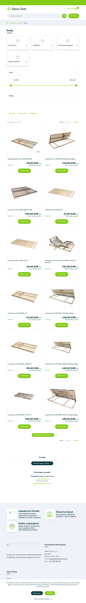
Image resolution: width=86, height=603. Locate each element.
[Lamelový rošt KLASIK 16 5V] (24, 244)
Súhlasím (50, 593)
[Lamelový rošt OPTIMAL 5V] (24, 296)
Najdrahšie (33, 113)
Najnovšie (12, 113)
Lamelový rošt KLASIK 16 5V (17, 261)
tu (51, 599)
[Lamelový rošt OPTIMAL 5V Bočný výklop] (61, 296)
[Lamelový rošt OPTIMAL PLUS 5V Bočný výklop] (61, 398)
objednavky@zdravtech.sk (42, 483)
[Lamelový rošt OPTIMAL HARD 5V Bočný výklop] (61, 347)
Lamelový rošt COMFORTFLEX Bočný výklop (60, 159)
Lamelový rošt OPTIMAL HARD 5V (19, 364)
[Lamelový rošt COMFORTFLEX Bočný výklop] (61, 142)
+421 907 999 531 (43, 479)
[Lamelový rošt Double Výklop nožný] (24, 193)
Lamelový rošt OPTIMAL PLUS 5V (19, 415)
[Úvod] (17, 9)
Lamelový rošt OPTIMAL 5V (17, 313)
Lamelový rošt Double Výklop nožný (20, 210)
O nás (9, 579)
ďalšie (76, 122)
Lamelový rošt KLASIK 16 (54, 210)
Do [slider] (76, 85)
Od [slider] (11, 85)
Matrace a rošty (15, 23)
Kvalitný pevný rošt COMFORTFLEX (20, 159)
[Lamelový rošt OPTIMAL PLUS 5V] (24, 398)
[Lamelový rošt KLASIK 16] (61, 193)
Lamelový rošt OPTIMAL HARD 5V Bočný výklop (61, 364)
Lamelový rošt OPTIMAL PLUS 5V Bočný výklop (61, 415)
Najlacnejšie (22, 113)
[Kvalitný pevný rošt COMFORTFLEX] (24, 142)
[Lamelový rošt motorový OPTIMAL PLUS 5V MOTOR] (61, 244)
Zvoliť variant (24, 171)
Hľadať (64, 16)
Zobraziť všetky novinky (41, 463)
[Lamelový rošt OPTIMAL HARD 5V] (24, 347)
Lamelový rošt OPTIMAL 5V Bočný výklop (59, 313)
